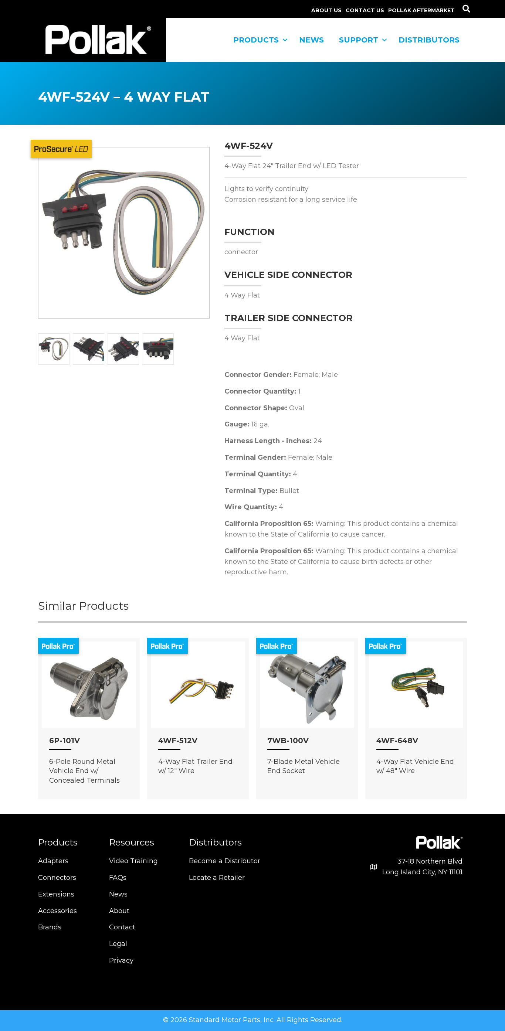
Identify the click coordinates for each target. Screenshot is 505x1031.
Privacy (121, 960)
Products (256, 39)
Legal (118, 944)
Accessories (57, 911)
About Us (326, 10)
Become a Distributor (224, 861)
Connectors (57, 878)
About (119, 911)
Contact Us (365, 10)
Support (358, 39)
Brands (49, 927)
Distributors (429, 39)
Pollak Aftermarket (421, 10)
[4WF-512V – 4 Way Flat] (198, 688)
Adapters (53, 861)
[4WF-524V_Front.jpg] (53, 349)
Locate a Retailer (217, 878)
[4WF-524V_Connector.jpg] (158, 349)
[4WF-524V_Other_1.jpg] (88, 349)
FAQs (117, 878)
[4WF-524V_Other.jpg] (123, 349)
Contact (122, 927)
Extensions (56, 894)
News (311, 39)
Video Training (133, 861)
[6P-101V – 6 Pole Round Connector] (89, 688)
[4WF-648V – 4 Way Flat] (416, 688)
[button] (466, 9)
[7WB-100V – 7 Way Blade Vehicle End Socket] (307, 688)
